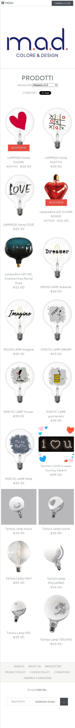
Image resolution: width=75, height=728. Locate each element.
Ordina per (24, 85)
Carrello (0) (62, 3)
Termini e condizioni (37, 678)
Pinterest (35, 12)
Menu (9, 3)
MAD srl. (42, 689)
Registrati (18, 701)
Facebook (31, 12)
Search (19, 666)
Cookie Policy (40, 672)
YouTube (44, 12)
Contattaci (62, 672)
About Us (34, 666)
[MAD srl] (37, 22)
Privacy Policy (15, 672)
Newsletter (53, 666)
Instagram (40, 12)
